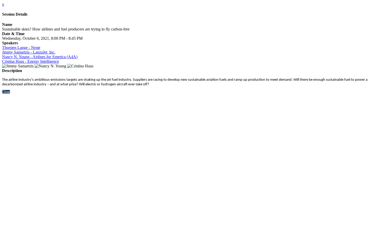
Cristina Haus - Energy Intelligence (30, 61)
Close (6, 92)
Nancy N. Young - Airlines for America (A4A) (39, 57)
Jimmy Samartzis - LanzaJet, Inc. (28, 52)
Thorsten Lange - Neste (21, 47)
